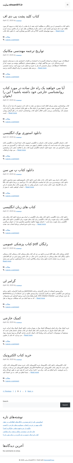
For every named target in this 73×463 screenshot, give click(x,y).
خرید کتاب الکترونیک (17, 355)
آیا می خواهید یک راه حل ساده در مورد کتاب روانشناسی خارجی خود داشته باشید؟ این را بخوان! (34, 92)
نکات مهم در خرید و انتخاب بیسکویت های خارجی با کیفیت (22, 425)
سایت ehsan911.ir (13, 4)
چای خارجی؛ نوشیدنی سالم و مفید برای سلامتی (19, 431)
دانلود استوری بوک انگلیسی (22, 133)
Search (5, 401)
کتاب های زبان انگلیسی (19, 207)
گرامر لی (9, 281)
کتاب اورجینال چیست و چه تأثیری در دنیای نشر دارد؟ (20, 435)
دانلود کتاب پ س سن (18, 170)
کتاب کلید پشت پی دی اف (21, 16)
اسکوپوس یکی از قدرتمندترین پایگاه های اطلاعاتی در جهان (23, 422)
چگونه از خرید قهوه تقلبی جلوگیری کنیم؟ (17, 428)
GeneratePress (49, 460)
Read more (60, 31)
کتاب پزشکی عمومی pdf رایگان (25, 244)
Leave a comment (12, 40)
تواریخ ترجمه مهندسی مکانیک (23, 51)
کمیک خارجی (12, 318)
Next (30, 391)
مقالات (7, 37)
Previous (7, 391)
